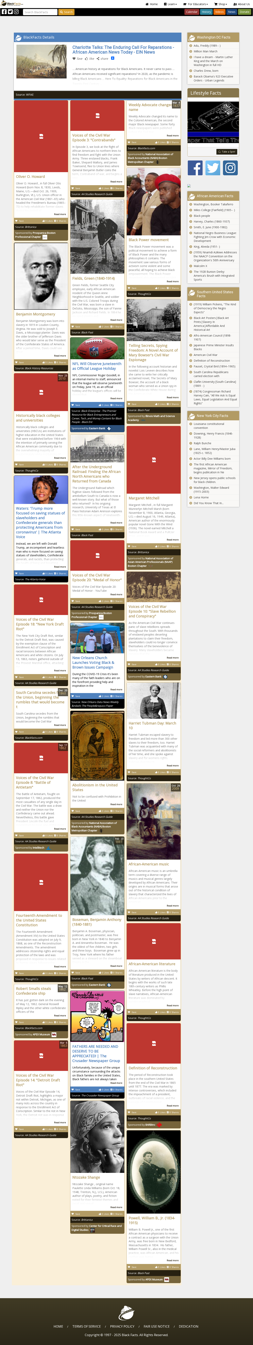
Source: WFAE (25, 94)
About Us (244, 4)
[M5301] (213, 185)
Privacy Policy (122, 1326)
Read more (60, 214)
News (231, 12)
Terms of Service (86, 1326)
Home (154, 4)
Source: (25, 227)
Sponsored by (150, 158)
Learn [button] (171, 4)
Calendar (191, 12)
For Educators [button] (197, 4)
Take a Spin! (228, 151)
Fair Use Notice (157, 1326)
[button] (20, 1340)
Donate (244, 12)
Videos (219, 12)
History (206, 12)
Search (68, 12)
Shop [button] (222, 4)
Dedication (188, 1326)
